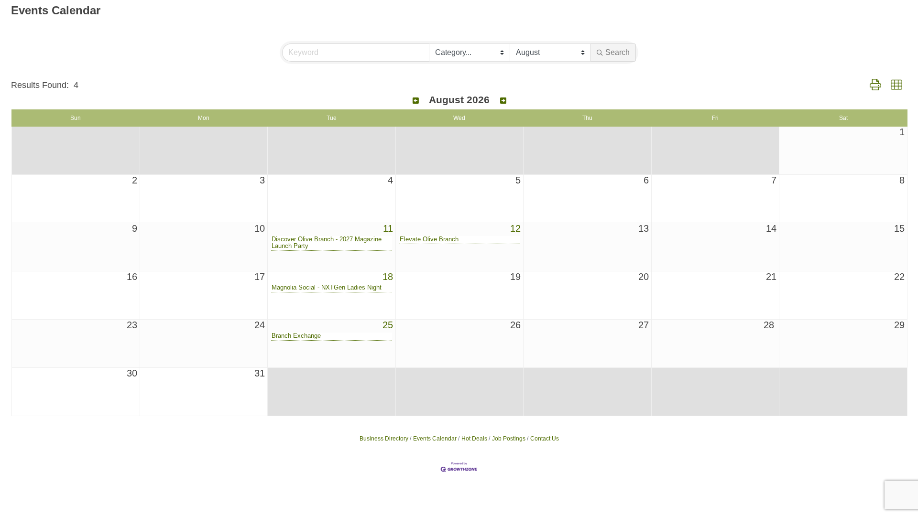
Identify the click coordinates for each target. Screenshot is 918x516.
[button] (875, 85)
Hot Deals (474, 438)
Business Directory (384, 438)
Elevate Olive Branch (429, 239)
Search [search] (617, 52)
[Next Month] (503, 101)
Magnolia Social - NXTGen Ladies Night (327, 287)
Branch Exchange (296, 336)
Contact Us (544, 438)
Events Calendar (435, 438)
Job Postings (508, 438)
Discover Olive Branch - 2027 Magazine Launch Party (327, 242)
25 (387, 325)
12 (515, 228)
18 (387, 276)
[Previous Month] (415, 101)
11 (388, 228)
